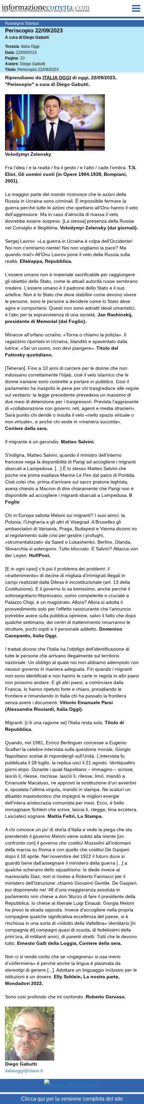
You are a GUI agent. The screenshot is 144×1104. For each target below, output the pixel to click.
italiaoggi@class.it (24, 1070)
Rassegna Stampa (22, 23)
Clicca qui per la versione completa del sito (72, 1099)
